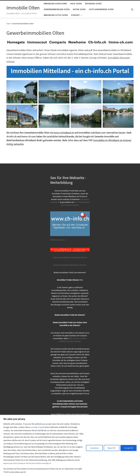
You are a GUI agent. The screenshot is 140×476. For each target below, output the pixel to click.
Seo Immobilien (80, 202)
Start (8, 23)
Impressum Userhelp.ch (62, 257)
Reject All (111, 448)
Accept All (128, 448)
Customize (94, 448)
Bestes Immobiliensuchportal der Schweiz (70, 265)
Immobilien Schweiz (79, 257)
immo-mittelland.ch (63, 132)
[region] (70, 445)
